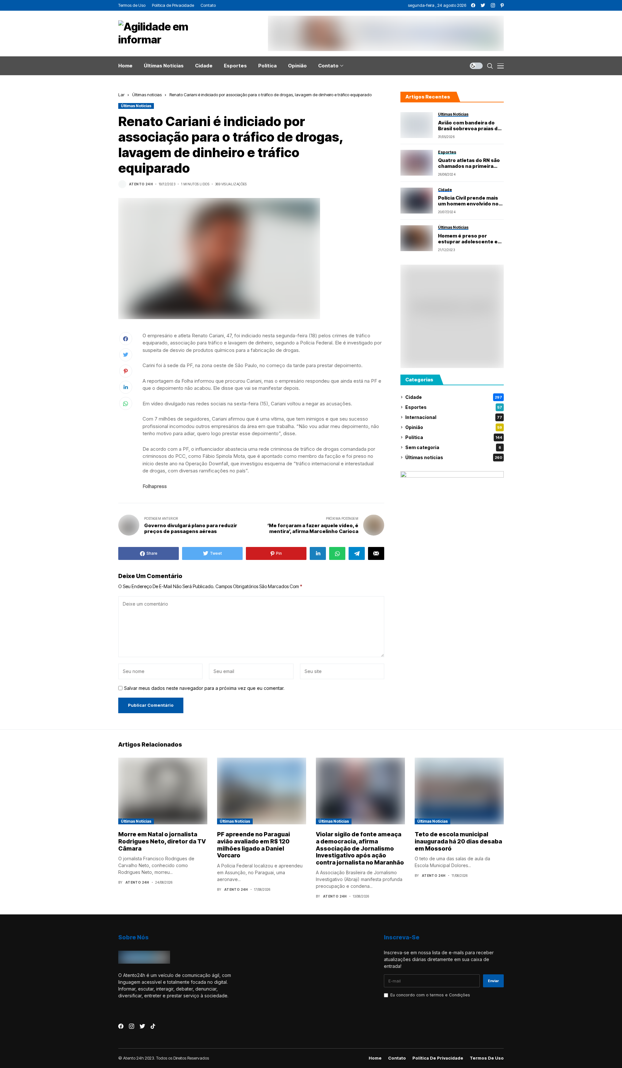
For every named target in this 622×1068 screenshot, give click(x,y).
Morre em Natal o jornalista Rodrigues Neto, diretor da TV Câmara (162, 841)
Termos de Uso (487, 1058)
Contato (397, 1058)
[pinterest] (502, 5)
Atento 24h (141, 184)
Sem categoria (453, 447)
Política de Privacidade (437, 1058)
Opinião (453, 427)
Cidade (453, 397)
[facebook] (473, 5)
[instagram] (493, 5)
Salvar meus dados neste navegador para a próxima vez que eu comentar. (204, 688)
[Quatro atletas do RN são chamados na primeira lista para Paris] (416, 163)
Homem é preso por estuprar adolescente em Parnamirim (470, 239)
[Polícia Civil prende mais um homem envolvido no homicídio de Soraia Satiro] (416, 201)
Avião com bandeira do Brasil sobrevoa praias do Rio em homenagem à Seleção (469, 125)
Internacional (453, 417)
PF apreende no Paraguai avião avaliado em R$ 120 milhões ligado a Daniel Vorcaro (253, 845)
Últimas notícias (147, 94)
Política (453, 437)
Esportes (453, 407)
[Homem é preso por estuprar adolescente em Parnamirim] (416, 238)
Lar (121, 94)
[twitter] (483, 5)
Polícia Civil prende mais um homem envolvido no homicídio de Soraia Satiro (470, 201)
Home (375, 1058)
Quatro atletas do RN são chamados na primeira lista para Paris (469, 163)
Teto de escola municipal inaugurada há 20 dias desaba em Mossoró (458, 841)
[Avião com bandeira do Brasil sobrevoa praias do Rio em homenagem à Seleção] (416, 125)
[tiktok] (153, 1026)
